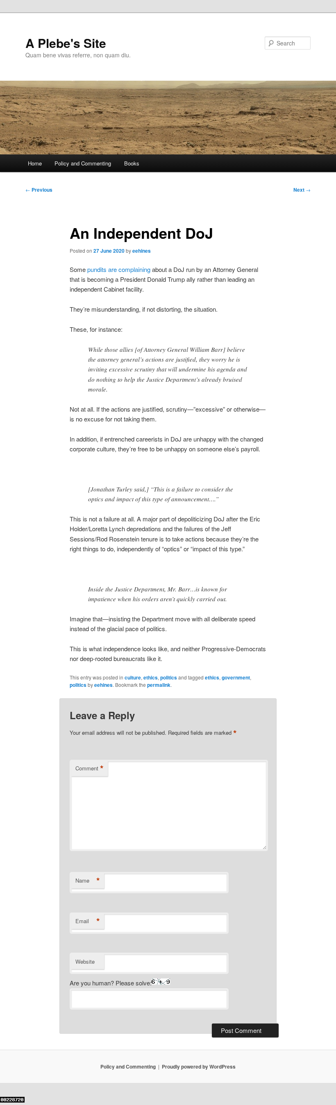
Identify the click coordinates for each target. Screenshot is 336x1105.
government (236, 677)
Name (87, 880)
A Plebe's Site (65, 43)
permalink (158, 684)
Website (85, 961)
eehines (141, 250)
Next (302, 189)
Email (87, 921)
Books (131, 163)
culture (133, 677)
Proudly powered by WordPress (199, 1066)
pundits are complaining (118, 269)
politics (168, 677)
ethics (150, 677)
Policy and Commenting (82, 163)
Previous (38, 189)
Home (35, 163)
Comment (89, 768)
